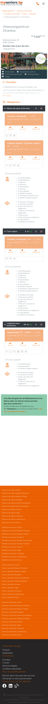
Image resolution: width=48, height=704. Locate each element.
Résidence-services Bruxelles (13, 537)
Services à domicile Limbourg (13, 628)
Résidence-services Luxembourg (14, 557)
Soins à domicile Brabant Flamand (14, 568)
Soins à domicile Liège (10, 587)
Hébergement (8, 10)
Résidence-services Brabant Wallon (15, 534)
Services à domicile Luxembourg (14, 631)
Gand (24, 13)
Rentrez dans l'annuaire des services (18, 675)
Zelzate (32, 13)
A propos (6, 659)
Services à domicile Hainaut (12, 622)
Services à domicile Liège (11, 625)
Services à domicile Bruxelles (12, 612)
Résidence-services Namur (12, 560)
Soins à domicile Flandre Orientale (14, 581)
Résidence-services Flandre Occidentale (17, 540)
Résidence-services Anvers (12, 527)
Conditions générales (11, 668)
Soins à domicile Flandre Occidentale (15, 578)
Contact (5, 662)
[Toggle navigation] (43, 4)
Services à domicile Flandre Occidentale (16, 615)
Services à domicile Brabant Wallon (15, 609)
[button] (24, 95)
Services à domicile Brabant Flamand (15, 605)
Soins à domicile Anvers (11, 565)
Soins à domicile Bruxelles (11, 574)
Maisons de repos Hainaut (11, 509)
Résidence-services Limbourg (13, 553)
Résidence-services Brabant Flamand (16, 530)
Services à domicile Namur (12, 635)
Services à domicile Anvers (12, 602)
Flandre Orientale (12, 13)
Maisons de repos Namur (11, 522)
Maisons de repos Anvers (11, 490)
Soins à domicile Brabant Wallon (14, 571)
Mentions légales (9, 665)
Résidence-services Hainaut (12, 547)
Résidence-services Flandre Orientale (16, 543)
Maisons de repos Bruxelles (12, 500)
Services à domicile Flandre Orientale (15, 618)
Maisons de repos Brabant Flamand (15, 493)
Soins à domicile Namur (10, 597)
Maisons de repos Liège (11, 512)
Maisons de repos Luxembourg (13, 519)
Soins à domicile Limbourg (11, 591)
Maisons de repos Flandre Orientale (15, 506)
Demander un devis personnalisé (16, 678)
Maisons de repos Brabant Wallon (14, 496)
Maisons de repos (24, 10)
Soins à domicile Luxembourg (13, 594)
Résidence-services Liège (11, 550)
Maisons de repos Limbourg (12, 516)
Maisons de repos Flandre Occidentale (16, 503)
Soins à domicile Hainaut (11, 584)
